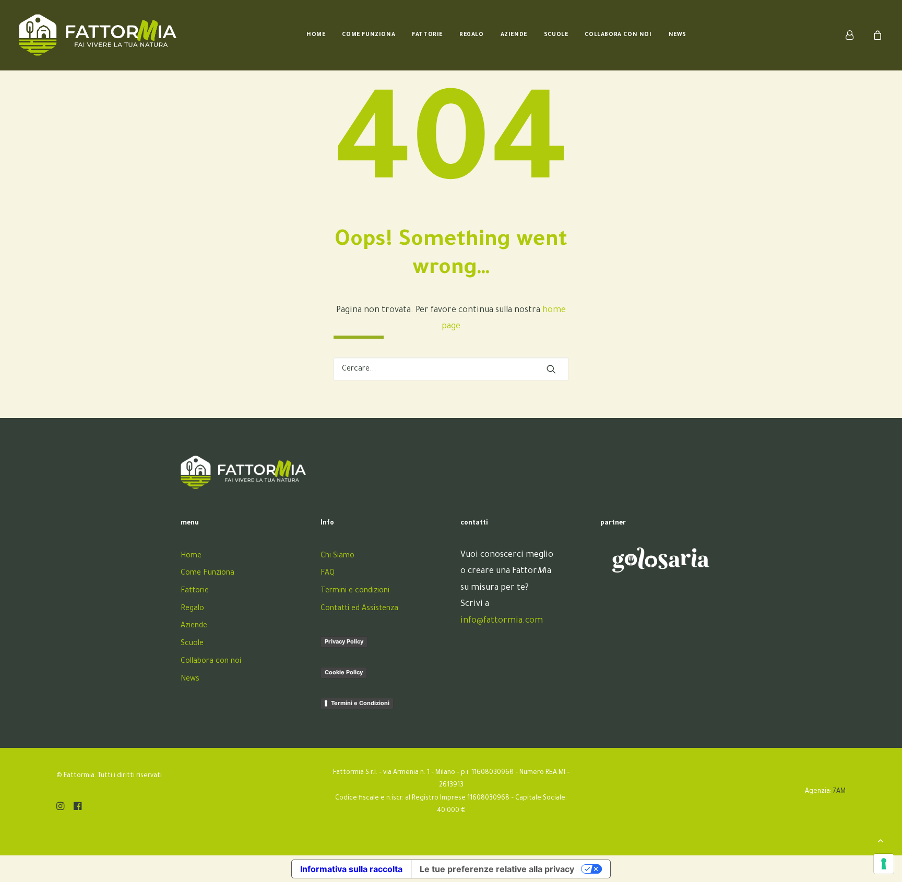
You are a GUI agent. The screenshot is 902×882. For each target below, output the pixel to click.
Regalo (471, 35)
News (677, 35)
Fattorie (427, 35)
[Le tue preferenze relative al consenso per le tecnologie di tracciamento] (884, 864)
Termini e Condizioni (360, 703)
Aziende (514, 35)
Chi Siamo (337, 556)
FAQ (328, 573)
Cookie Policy (344, 672)
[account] (856, 35)
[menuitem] (316, 35)
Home (315, 35)
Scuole (556, 35)
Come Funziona (368, 35)
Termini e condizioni (355, 591)
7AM (839, 791)
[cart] (876, 35)
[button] (551, 369)
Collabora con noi (618, 35)
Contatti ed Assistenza (359, 609)
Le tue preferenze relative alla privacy (497, 869)
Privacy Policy (344, 641)
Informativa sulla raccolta (351, 869)
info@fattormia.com (501, 621)
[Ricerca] (451, 368)
